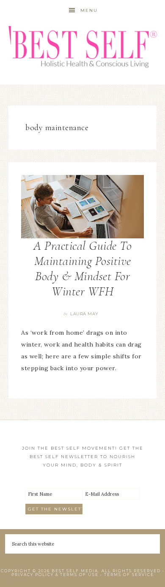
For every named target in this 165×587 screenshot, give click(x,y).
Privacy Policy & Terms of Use (55, 574)
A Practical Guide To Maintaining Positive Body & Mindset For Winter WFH (82, 268)
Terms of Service (129, 574)
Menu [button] (89, 10)
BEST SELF (82, 47)
